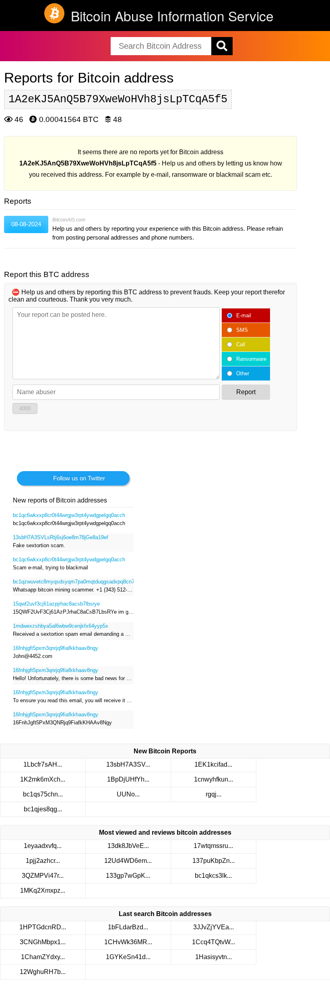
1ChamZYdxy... (43, 956)
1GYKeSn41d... (128, 956)
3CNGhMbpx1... (43, 942)
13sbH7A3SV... (128, 764)
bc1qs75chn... (43, 794)
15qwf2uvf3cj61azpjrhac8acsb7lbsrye (56, 604)
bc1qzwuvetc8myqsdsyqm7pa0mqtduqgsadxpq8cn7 (73, 582)
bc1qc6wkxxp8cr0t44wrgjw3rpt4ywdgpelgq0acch (69, 515)
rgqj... (213, 794)
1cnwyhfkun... (213, 779)
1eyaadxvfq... (43, 845)
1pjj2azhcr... (43, 860)
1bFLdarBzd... (128, 927)
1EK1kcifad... (213, 764)
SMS (242, 330)
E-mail (243, 315)
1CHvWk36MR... (128, 942)
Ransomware (251, 359)
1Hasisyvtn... (213, 956)
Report (246, 392)
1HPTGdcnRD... (42, 927)
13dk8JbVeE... (128, 845)
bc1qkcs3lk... (213, 875)
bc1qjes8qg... (43, 809)
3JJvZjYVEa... (213, 927)
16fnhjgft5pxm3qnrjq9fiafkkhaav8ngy (55, 648)
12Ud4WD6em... (128, 860)
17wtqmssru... (213, 845)
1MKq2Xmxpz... (42, 890)
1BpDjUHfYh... (128, 779)
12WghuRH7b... (43, 971)
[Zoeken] (222, 46)
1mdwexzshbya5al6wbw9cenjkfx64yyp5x (60, 626)
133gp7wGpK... (128, 875)
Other (242, 373)
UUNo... (128, 794)
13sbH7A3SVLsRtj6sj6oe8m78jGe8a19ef (60, 537)
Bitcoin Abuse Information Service (172, 15)
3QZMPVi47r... (43, 875)
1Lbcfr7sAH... (42, 764)
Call (240, 344)
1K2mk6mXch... (42, 779)
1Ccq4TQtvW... (213, 942)
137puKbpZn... (213, 860)
